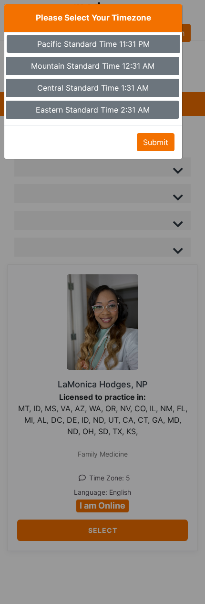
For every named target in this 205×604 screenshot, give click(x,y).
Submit (155, 142)
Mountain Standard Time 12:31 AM (92, 66)
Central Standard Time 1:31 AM (93, 88)
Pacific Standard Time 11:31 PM (93, 44)
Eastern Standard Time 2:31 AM (93, 110)
